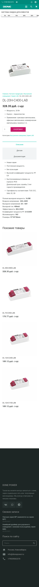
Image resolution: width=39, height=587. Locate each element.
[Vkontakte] (5, 505)
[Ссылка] (7, 7)
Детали (19, 151)
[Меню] (26, 6)
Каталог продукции (16, 94)
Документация (19, 156)
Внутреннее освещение (18, 135)
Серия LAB (14, 96)
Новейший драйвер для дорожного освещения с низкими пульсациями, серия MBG (18, 527)
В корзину (18, 129)
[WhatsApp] (32, 2)
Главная (5, 94)
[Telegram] (35, 2)
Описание (19, 145)
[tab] (19, 145)
